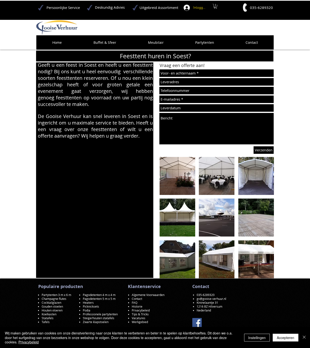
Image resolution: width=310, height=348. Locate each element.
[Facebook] (197, 322)
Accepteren (285, 337)
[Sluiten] (304, 337)
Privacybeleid (28, 342)
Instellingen (257, 337)
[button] (177, 176)
